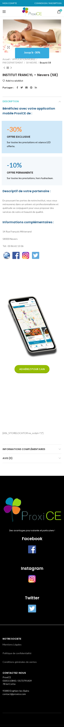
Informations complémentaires (24, 449)
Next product (11, 67)
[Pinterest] (31, 87)
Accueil (6, 59)
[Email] (26, 87)
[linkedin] (36, 87)
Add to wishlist (14, 81)
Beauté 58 (45, 62)
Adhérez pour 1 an (32, 369)
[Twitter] (21, 87)
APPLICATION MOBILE (23, 59)
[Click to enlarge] (8, 47)
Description (11, 101)
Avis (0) (8, 458)
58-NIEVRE (31, 62)
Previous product (4, 67)
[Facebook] (17, 87)
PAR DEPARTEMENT (13, 62)
